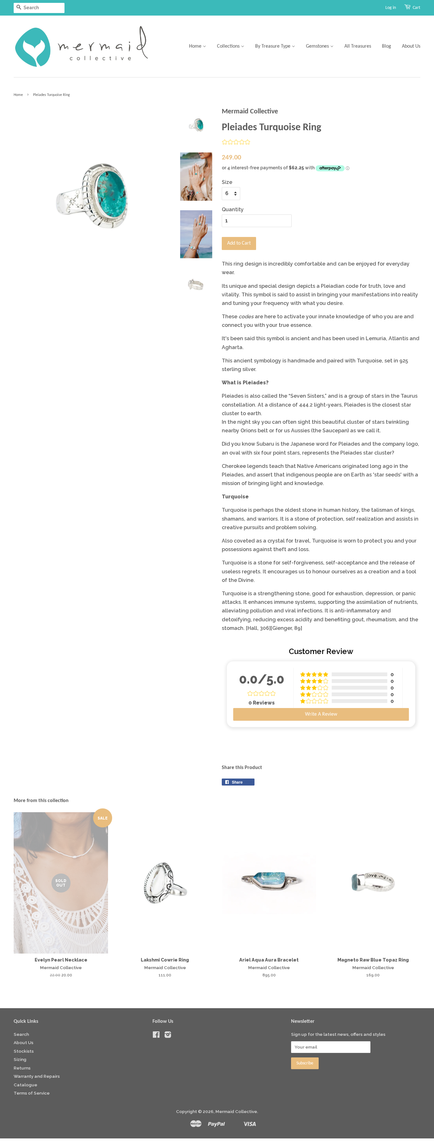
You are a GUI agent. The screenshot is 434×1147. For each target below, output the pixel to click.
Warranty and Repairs (37, 1076)
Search (21, 1034)
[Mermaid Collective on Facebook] (156, 1035)
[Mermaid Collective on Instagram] (167, 1035)
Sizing (20, 1059)
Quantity (233, 209)
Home (196, 46)
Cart (416, 7)
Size (227, 182)
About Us (411, 46)
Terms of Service (32, 1093)
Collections (229, 46)
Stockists (24, 1051)
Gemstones (318, 46)
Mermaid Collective (236, 1111)
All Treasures (357, 46)
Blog (386, 46)
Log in (390, 7)
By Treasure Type (273, 46)
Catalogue (25, 1084)
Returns (22, 1067)
